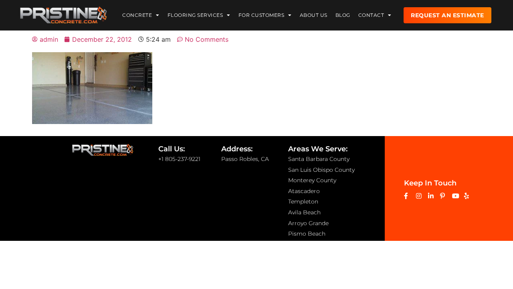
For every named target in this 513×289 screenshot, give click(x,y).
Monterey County (312, 180)
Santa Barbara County (318, 159)
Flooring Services (195, 15)
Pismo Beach (306, 233)
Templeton (303, 201)
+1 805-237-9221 (179, 159)
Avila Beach (304, 212)
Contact (371, 15)
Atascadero (304, 191)
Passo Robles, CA (245, 159)
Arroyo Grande (308, 223)
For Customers (261, 15)
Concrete (137, 15)
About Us (313, 15)
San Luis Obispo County (321, 169)
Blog (342, 15)
